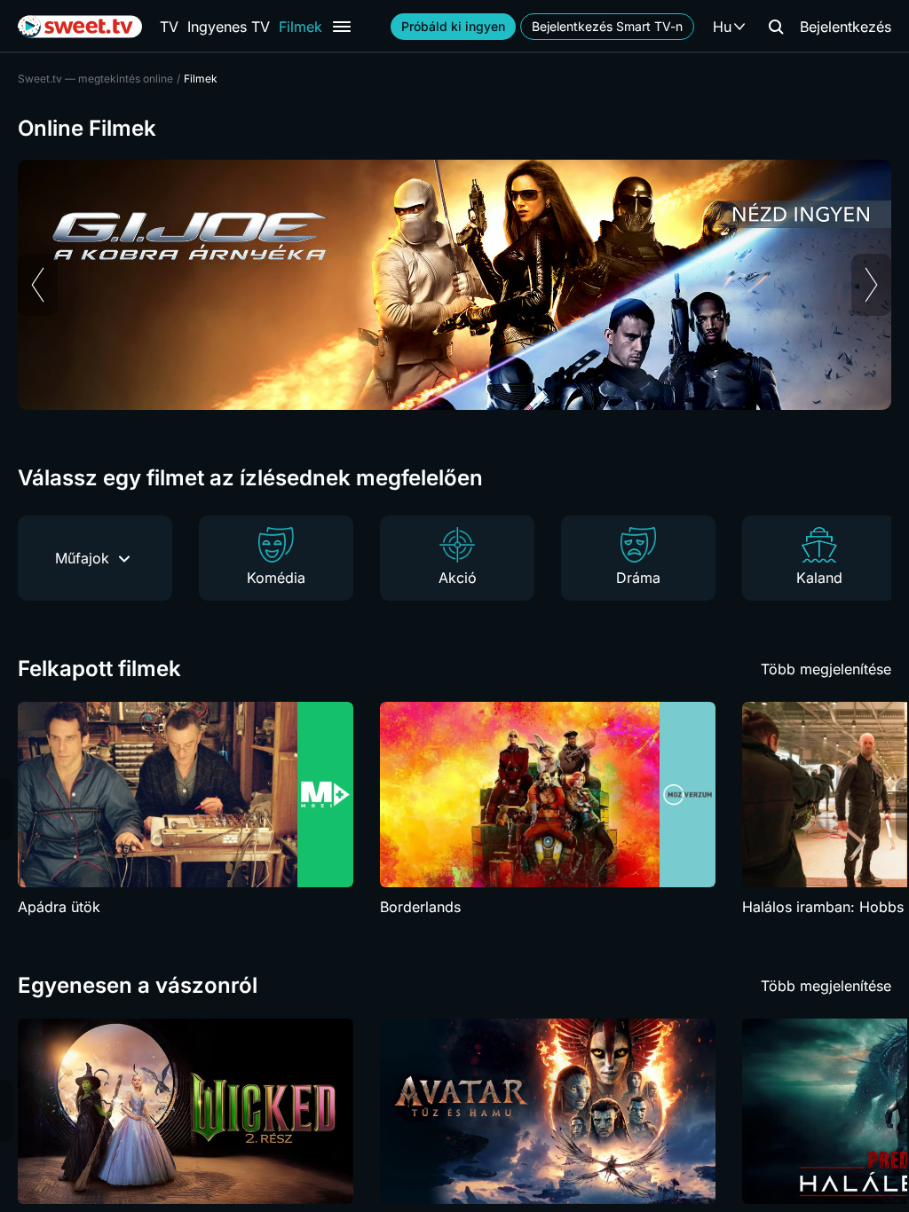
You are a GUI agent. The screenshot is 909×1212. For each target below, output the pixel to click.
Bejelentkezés (845, 26)
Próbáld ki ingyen (453, 26)
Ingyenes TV (228, 26)
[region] (454, 285)
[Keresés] (775, 26)
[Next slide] (871, 285)
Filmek (300, 26)
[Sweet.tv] (80, 26)
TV (169, 26)
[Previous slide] (38, 285)
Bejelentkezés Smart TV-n (607, 26)
